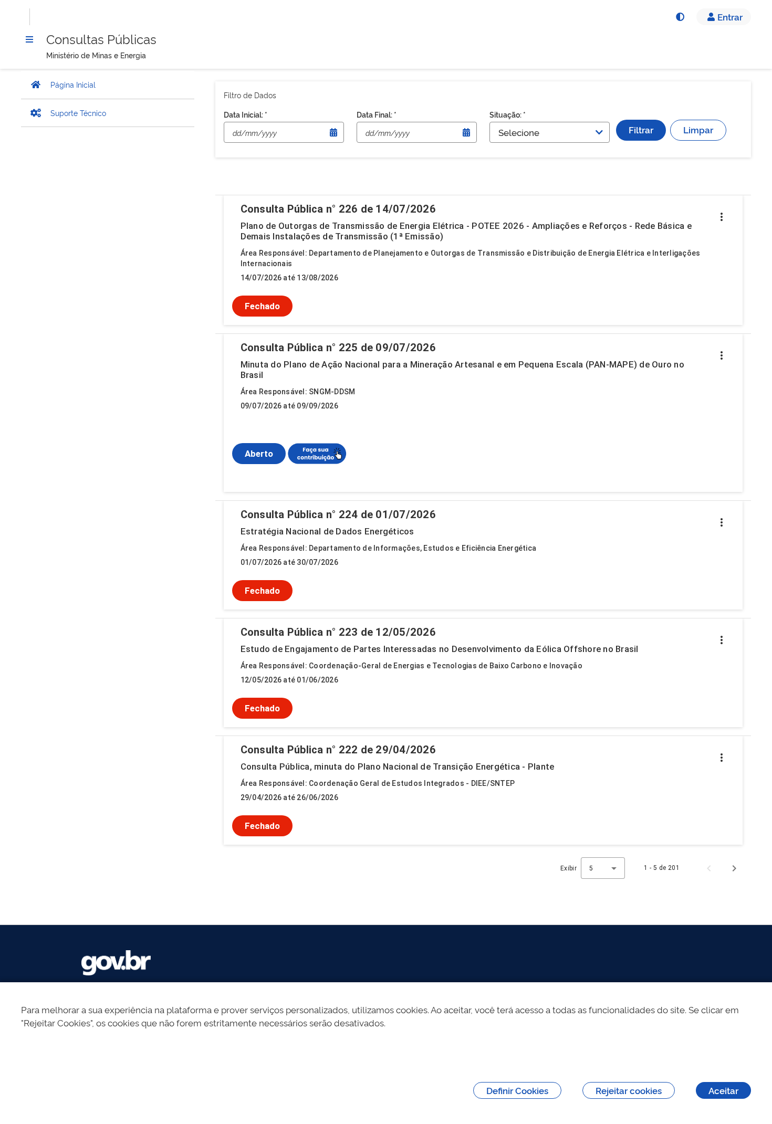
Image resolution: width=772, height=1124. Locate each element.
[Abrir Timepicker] (333, 132)
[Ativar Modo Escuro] (679, 16)
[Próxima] (734, 867)
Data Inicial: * (245, 114)
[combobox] (603, 868)
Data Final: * (377, 114)
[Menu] (29, 39)
